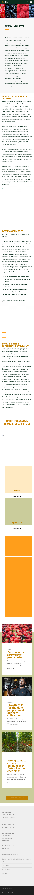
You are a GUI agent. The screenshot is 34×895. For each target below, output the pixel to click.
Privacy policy (6, 869)
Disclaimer (5, 865)
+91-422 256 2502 (8, 827)
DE (6, 626)
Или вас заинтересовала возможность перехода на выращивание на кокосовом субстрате (16, 402)
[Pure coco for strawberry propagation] (17, 649)
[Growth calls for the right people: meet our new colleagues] (17, 703)
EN (6, 679)
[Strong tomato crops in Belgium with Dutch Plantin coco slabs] (17, 760)
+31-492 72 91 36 (8, 846)
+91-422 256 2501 (9, 825)
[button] (17, 496)
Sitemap (4, 873)
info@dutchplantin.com (10, 854)
